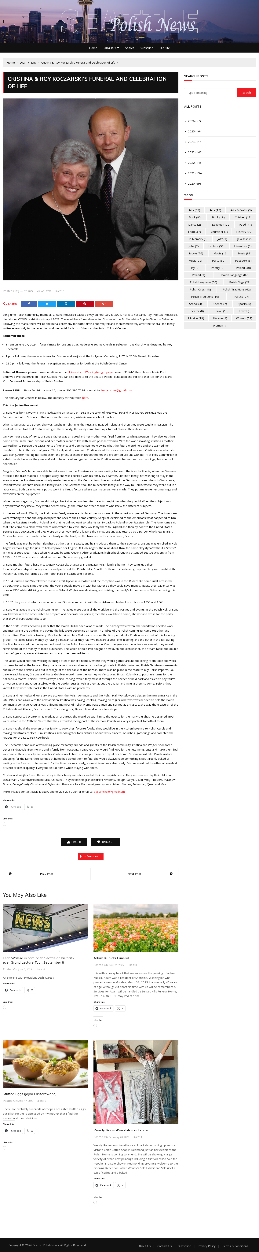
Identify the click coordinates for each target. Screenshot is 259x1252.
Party (218, 260)
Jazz (222, 239)
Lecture (216, 246)
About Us (145, 1246)
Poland (243, 268)
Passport (243, 260)
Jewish (244, 239)
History (244, 232)
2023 (191, 152)
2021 (191, 173)
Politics (241, 296)
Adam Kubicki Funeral (111, 958)
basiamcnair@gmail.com (116, 390)
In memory (91, 856)
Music (244, 253)
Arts (194, 210)
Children (243, 217)
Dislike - (107, 842)
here (85, 398)
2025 (191, 131)
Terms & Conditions (235, 1246)
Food (245, 224)
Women (244, 318)
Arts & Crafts (241, 210)
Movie (196, 253)
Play (194, 268)
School (195, 304)
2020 (191, 183)
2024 (191, 142)
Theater (196, 311)
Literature (243, 246)
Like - (75, 842)
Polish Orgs (239, 282)
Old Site (165, 48)
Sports (244, 304)
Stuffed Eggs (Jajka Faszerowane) (30, 1094)
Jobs (194, 246)
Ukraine (196, 318)
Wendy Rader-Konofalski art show (120, 1130)
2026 (191, 121)
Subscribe (146, 48)
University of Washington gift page (90, 372)
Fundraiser (219, 232)
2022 (191, 162)
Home (93, 48)
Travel (221, 311)
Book (195, 217)
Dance (195, 224)
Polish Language (235, 275)
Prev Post (46, 874)
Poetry (217, 268)
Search (129, 48)
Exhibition (221, 224)
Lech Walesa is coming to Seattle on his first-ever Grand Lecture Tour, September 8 (38, 960)
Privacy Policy (207, 1246)
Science (220, 304)
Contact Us (164, 1246)
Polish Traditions (237, 289)
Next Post (134, 874)
